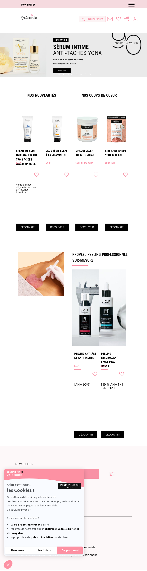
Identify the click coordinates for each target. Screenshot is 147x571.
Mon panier (28, 4)
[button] (8, 564)
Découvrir (27, 227)
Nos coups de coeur (99, 95)
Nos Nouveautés (41, 95)
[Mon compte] (135, 18)
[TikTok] (111, 473)
